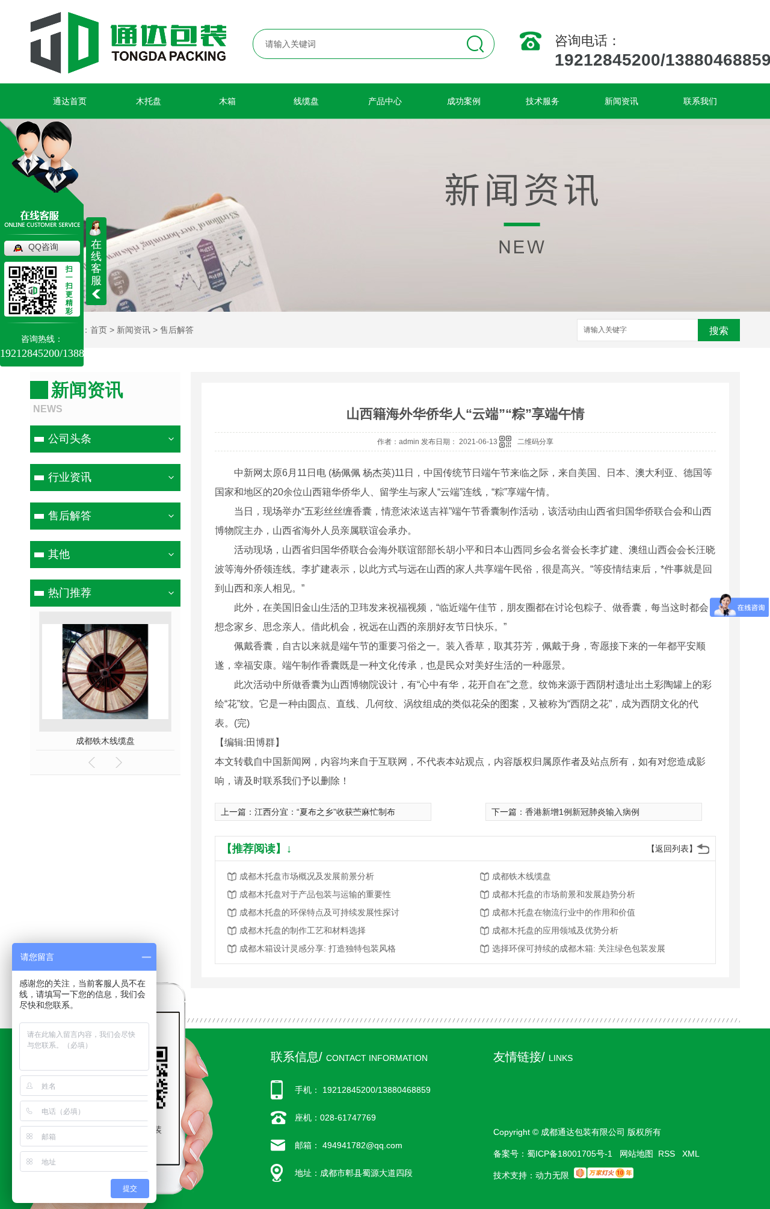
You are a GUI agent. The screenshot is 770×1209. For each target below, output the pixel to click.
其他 (59, 554)
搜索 (718, 331)
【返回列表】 (672, 848)
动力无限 (552, 1175)
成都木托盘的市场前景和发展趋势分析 (563, 894)
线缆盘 (306, 101)
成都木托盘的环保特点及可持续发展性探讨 (319, 912)
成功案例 (464, 101)
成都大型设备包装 (137, 741)
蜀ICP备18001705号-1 (569, 1153)
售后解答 (177, 330)
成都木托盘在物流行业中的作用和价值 (563, 912)
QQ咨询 (43, 247)
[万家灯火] (603, 1175)
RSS (667, 1153)
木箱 (227, 101)
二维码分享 (535, 442)
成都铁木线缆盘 (521, 876)
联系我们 (700, 101)
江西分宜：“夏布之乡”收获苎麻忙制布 (324, 812)
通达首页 (70, 101)
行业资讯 (69, 477)
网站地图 (636, 1153)
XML (691, 1153)
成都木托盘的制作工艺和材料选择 (302, 930)
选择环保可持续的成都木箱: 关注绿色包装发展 (578, 948)
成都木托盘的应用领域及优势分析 (555, 930)
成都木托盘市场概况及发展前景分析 (306, 876)
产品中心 (385, 101)
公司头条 (69, 439)
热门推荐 (69, 593)
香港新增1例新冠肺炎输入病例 (582, 812)
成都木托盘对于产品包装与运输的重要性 (315, 894)
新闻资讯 (621, 101)
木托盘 (148, 101)
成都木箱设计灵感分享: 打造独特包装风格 (317, 948)
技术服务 (542, 101)
